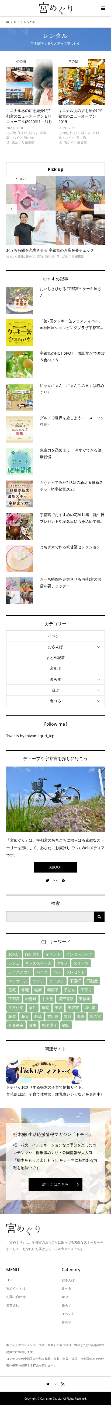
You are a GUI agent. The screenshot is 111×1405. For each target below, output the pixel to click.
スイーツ (81, 963)
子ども (69, 989)
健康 (38, 989)
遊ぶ (55, 690)
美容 (58, 1007)
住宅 (12, 989)
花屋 (12, 1016)
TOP (9, 1280)
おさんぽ (55, 646)
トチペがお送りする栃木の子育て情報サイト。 (45, 1087)
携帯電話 (66, 998)
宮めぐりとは (16, 1288)
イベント (55, 635)
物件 (32, 1007)
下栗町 (75, 980)
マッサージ (17, 980)
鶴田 (66, 1025)
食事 (32, 1025)
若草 (38, 1016)
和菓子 (52, 989)
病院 (45, 1007)
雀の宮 (95, 1016)
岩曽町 (30, 998)
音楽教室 (15, 1025)
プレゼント (75, 972)
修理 (25, 989)
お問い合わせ (16, 1296)
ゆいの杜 (32, 954)
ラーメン (56, 980)
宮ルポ (55, 668)
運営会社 (12, 1305)
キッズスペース (38, 963)
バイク (42, 972)
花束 (25, 1016)
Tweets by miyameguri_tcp (30, 735)
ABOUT (55, 867)
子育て (86, 989)
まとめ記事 (55, 657)
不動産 (92, 980)
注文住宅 (15, 1007)
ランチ (38, 980)
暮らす (55, 679)
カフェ (14, 963)
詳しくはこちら (55, 1184)
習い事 (90, 1007)
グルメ (62, 963)
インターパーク (79, 954)
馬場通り (49, 1025)
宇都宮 (14, 998)
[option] (55, 217)
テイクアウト (19, 972)
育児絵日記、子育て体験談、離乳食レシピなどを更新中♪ (54, 1094)
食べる (55, 700)
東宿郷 (84, 998)
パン (57, 972)
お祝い (14, 954)
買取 (67, 1016)
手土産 (47, 998)
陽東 (80, 1016)
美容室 (73, 1007)
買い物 (52, 1016)
